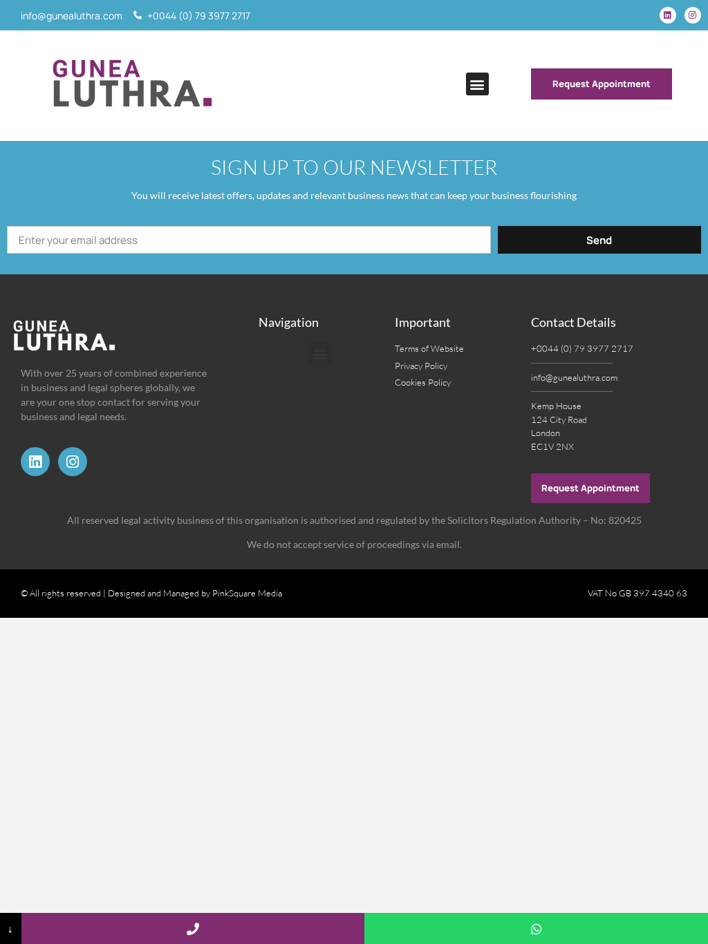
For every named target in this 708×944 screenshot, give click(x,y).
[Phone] (193, 928)
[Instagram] (692, 15)
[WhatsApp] (536, 928)
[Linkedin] (668, 15)
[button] (477, 84)
